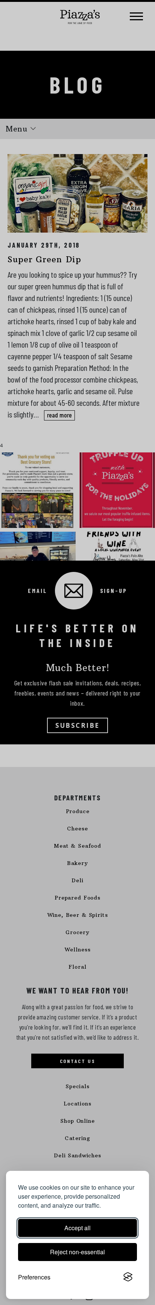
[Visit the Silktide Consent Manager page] (128, 1277)
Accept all (77, 1227)
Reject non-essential (77, 1252)
